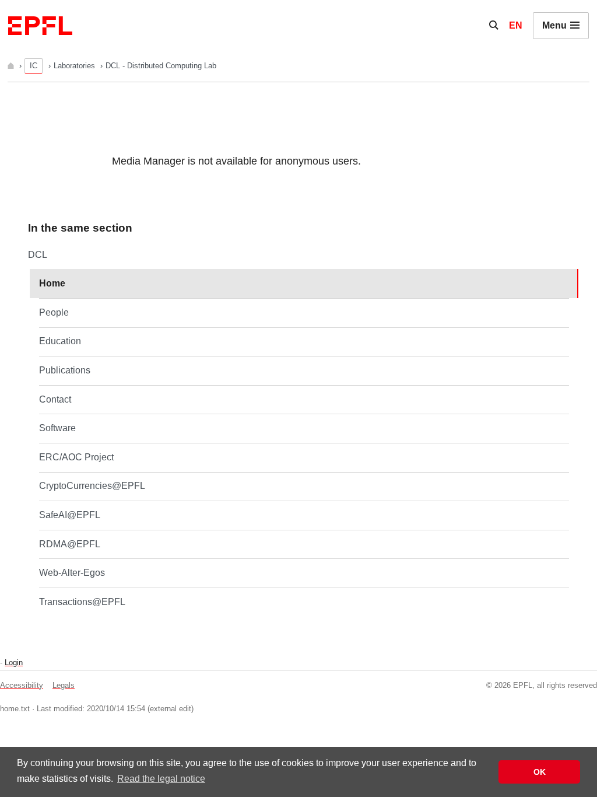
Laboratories (75, 65)
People (54, 312)
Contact (55, 399)
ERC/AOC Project (76, 457)
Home (52, 283)
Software (57, 428)
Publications (64, 370)
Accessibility (21, 685)
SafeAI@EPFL (69, 515)
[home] (12, 65)
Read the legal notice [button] (161, 779)
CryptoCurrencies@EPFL (92, 486)
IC (33, 65)
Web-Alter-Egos (72, 573)
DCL (37, 255)
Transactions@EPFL (82, 602)
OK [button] (539, 772)
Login (14, 662)
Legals (63, 685)
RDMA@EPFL (69, 544)
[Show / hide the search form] (493, 26)
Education (60, 341)
